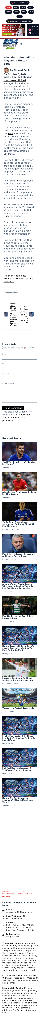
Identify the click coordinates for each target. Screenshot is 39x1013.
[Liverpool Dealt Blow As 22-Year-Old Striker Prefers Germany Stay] (19, 667)
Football (17, 77)
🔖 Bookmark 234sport (19, 3)
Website (5, 373)
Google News (12, 936)
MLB (23, 7)
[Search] (21, 44)
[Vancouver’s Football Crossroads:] (19, 697)
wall (10, 133)
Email (5, 354)
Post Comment (13, 408)
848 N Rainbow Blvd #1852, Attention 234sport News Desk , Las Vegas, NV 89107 (20, 927)
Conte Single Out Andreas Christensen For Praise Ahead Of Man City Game (18, 524)
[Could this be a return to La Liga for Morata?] (19, 451)
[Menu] (35, 44)
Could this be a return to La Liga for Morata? (18, 463)
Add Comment (9, 383)
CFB (16, 12)
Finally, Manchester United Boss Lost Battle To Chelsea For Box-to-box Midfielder (19, 738)
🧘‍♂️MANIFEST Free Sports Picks (19, 21)
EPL (19, 16)
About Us (25, 891)
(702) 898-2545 (14, 918)
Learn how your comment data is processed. (16, 417)
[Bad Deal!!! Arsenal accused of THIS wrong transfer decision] (19, 757)
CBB (23, 12)
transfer (8, 216)
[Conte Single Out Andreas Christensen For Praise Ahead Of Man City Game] (19, 511)
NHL (30, 7)
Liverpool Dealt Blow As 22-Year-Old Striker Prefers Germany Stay (18, 679)
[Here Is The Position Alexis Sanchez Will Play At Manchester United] (19, 787)
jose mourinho (11, 292)
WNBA (8, 12)
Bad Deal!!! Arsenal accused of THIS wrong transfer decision (17, 769)
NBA (8, 7)
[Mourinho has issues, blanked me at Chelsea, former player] (19, 543)
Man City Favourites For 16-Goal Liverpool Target (17, 617)
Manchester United (15, 80)
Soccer (27, 77)
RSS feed (5, 891)
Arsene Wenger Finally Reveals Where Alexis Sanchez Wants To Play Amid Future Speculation (17, 586)
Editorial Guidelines (25, 893)
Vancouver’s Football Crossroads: (18, 708)
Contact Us (6, 896)
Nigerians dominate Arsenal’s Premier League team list (18, 278)
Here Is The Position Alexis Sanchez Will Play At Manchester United (18, 800)
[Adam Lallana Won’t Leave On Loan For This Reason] (19, 481)
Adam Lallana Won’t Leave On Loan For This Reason (19, 493)
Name (5, 364)
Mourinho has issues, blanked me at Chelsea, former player (18, 555)
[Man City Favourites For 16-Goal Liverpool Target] (19, 605)
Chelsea (22, 180)
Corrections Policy (8, 893)
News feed (15, 891)
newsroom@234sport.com (19, 912)
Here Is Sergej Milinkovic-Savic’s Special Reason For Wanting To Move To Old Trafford (18, 648)
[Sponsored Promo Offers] (13, 30)
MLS (31, 12)
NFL (15, 7)
